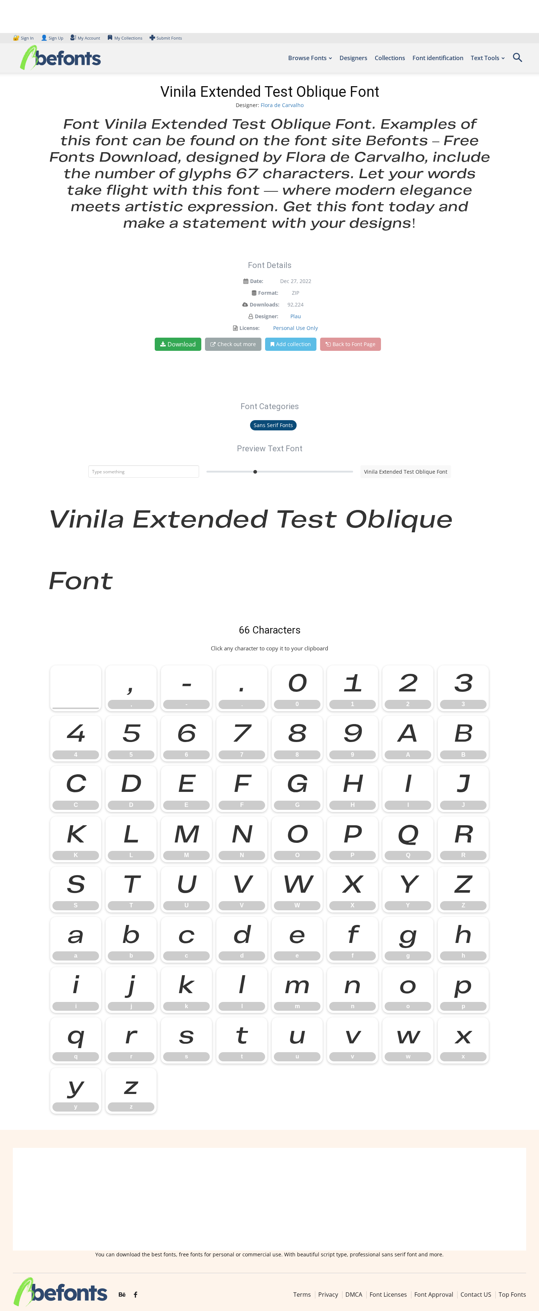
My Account (89, 38)
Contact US (476, 1294)
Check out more (236, 344)
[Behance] (122, 1295)
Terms (302, 1294)
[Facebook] (135, 1295)
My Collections (128, 38)
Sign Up (52, 38)
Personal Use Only (295, 327)
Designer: (266, 316)
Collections (390, 58)
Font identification (437, 58)
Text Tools (485, 58)
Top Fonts (512, 1294)
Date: (256, 281)
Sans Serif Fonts (273, 425)
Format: (268, 292)
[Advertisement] (269, 1199)
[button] (517, 59)
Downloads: (264, 304)
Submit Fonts (169, 38)
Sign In (24, 38)
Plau (295, 316)
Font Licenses (388, 1294)
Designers (353, 58)
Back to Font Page (354, 344)
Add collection (293, 344)
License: (249, 327)
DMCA (353, 1294)
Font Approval (433, 1294)
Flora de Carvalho (282, 105)
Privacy (328, 1294)
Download (182, 344)
